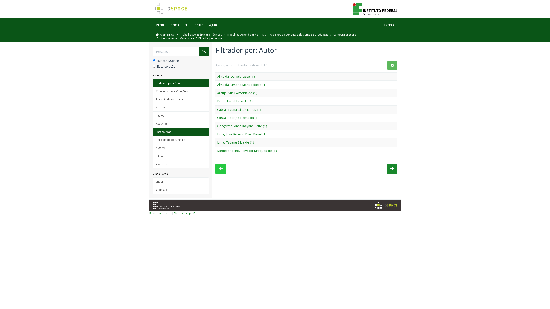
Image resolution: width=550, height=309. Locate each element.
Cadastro (162, 189)
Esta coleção (166, 66)
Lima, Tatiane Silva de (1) (235, 142)
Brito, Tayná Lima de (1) (235, 101)
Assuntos (162, 123)
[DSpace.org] (386, 205)
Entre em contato (160, 213)
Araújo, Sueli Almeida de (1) (237, 93)
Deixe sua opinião (185, 213)
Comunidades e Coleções (172, 91)
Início (160, 25)
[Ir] (204, 51)
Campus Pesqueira (344, 34)
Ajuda (213, 25)
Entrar (159, 181)
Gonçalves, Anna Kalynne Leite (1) (242, 126)
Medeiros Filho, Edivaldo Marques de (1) (247, 150)
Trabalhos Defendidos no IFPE (245, 34)
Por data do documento (170, 99)
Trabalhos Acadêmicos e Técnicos (201, 34)
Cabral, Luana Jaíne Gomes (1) (239, 109)
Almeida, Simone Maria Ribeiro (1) (242, 84)
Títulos (160, 115)
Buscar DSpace (168, 60)
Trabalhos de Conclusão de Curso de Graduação (298, 34)
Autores (161, 107)
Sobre (198, 25)
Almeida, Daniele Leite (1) (236, 76)
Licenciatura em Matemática (177, 38)
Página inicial (167, 34)
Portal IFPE (179, 25)
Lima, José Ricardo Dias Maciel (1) (242, 134)
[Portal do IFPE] (375, 9)
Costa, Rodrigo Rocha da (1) (238, 117)
